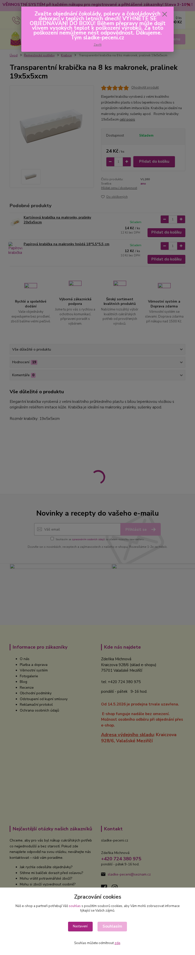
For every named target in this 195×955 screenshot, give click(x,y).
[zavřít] (164, 14)
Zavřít (98, 45)
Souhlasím (112, 926)
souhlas (75, 906)
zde (117, 943)
